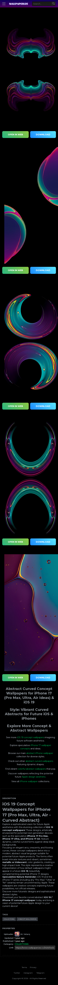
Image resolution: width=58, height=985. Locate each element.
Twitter (17, 973)
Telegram (40, 973)
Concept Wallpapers (27, 919)
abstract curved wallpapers (39, 761)
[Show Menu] (4, 3)
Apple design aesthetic (34, 776)
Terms (24, 967)
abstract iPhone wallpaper (39, 753)
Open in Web (15, 134)
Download (43, 134)
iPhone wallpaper (29, 781)
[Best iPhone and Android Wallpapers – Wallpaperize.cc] (18, 3)
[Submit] (53, 4)
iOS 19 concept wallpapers (30, 737)
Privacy (33, 967)
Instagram (28, 973)
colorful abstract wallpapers (32, 769)
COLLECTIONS (9, 919)
